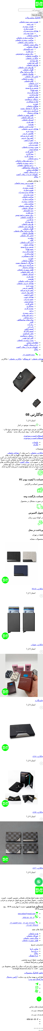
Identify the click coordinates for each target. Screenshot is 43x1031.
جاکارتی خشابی (37, 645)
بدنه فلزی (29, 51)
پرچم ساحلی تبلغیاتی (25, 165)
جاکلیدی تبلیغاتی (31, 56)
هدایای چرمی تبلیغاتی (30, 129)
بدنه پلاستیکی (28, 49)
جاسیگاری (39, 700)
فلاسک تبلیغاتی (27, 74)
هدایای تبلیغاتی (37, 359)
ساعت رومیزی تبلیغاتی (24, 40)
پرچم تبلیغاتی (33, 158)
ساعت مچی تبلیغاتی (25, 42)
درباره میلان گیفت (31, 172)
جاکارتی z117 (38, 868)
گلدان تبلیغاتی (28, 70)
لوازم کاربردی (32, 92)
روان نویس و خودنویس (24, 54)
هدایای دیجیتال (32, 113)
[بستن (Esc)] (35, 1028)
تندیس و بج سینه (31, 88)
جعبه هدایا (34, 90)
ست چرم (29, 131)
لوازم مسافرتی (32, 102)
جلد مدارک (34, 61)
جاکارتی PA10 (37, 589)
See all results (37, 15)
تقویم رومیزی (28, 26)
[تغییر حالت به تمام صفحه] (40, 1028)
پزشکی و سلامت (31, 99)
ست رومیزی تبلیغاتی (30, 147)
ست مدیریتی (28, 33)
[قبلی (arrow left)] (42, 1030)
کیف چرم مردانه (26, 136)
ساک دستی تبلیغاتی (30, 45)
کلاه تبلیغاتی (28, 81)
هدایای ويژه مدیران (30, 31)
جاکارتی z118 (38, 812)
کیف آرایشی (28, 140)
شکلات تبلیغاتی (32, 106)
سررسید (30, 24)
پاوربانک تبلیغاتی (27, 117)
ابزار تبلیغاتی (33, 83)
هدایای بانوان (33, 86)
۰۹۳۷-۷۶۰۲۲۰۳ (28, 918)
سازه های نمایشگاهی (30, 168)
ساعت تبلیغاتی (32, 36)
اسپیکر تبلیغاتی (27, 120)
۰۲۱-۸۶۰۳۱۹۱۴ (28, 923)
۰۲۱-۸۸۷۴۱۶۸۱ (28, 355)
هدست (30, 124)
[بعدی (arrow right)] (40, 1030)
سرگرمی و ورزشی (30, 111)
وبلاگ (36, 177)
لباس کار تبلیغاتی (31, 77)
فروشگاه (26, 359)
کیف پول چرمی (27, 138)
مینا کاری (29, 154)
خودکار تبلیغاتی (32, 47)
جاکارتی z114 (38, 756)
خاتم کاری (29, 152)
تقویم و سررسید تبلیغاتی (28, 22)
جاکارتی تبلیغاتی (32, 58)
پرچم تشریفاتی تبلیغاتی (24, 161)
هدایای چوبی (33, 143)
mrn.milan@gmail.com (26, 914)
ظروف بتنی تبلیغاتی (25, 67)
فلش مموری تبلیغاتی (25, 115)
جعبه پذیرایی (33, 145)
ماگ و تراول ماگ (26, 72)
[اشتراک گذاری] (37, 1028)
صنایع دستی (33, 149)
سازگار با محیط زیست (29, 108)
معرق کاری (28, 156)
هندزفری (29, 122)
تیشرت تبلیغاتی (27, 79)
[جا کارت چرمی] (25, 396)
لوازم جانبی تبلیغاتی (25, 127)
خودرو (35, 104)
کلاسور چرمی (27, 133)
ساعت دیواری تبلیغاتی (24, 38)
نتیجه (40, 12)
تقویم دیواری (28, 29)
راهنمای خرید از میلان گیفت (27, 174)
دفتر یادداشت (33, 97)
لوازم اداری (33, 95)
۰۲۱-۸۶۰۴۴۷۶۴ (32, 925)
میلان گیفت (25, 462)
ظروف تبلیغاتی (32, 65)
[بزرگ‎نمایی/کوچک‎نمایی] (42, 1028)
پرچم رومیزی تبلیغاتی (24, 163)
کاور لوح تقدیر (32, 63)
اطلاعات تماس (32, 170)
